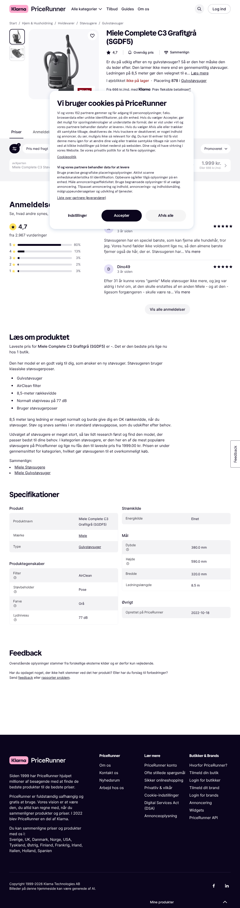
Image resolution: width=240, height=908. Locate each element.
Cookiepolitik (66, 157)
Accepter (121, 215)
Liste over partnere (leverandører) (81, 198)
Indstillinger (77, 215)
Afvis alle (165, 215)
